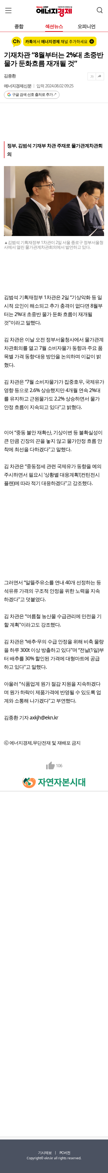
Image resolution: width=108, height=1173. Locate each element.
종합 (18, 26)
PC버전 (65, 1152)
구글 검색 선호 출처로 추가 (32, 94)
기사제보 (45, 1152)
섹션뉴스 (54, 26)
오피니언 (86, 26)
